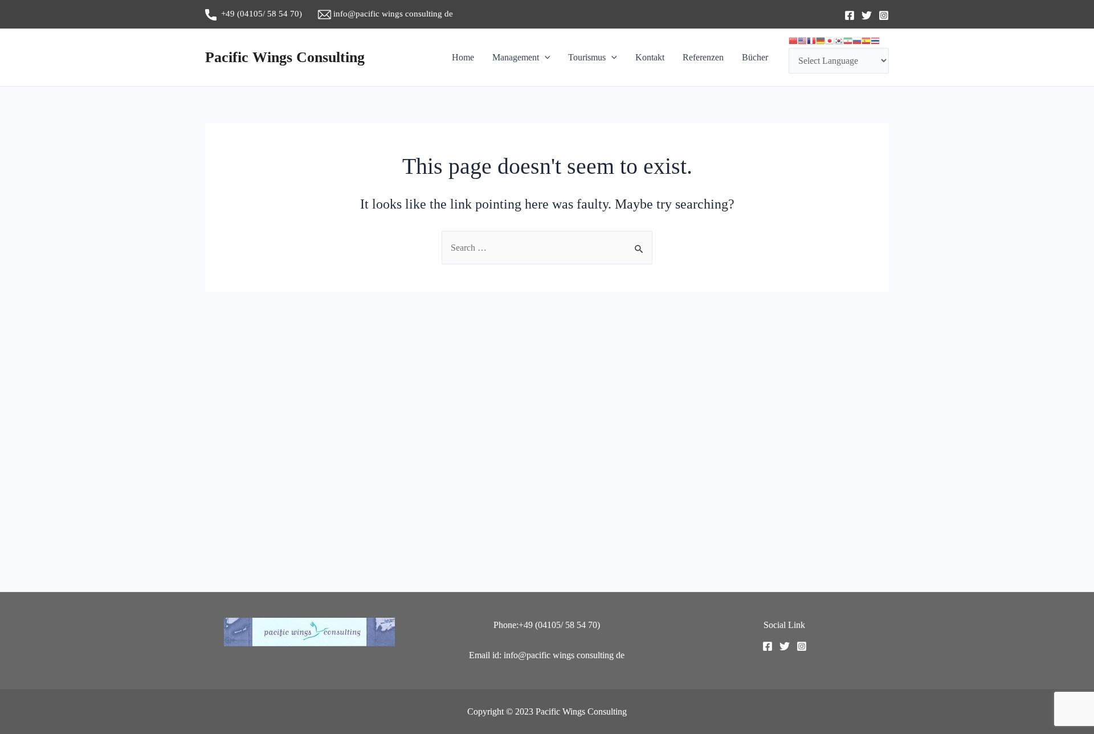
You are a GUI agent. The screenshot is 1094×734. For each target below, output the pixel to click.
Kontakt (649, 57)
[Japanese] (829, 40)
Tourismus (587, 57)
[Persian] (847, 40)
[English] (802, 40)
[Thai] (875, 40)
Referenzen (703, 57)
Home (463, 57)
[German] (820, 40)
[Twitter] (867, 15)
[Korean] (838, 40)
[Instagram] (884, 15)
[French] (811, 40)
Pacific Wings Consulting (285, 57)
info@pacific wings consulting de (392, 13)
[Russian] (857, 40)
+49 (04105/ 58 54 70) (267, 13)
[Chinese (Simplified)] (793, 40)
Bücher (755, 57)
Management (515, 57)
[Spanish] (866, 40)
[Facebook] (849, 15)
